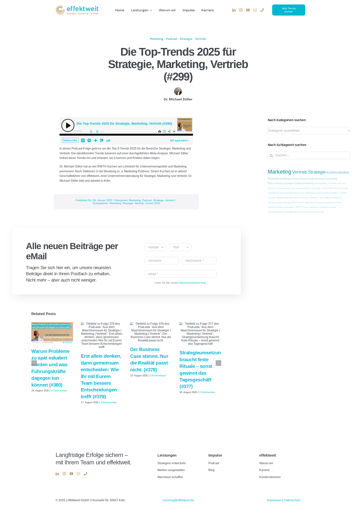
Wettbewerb (336, 198)
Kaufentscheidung (276, 207)
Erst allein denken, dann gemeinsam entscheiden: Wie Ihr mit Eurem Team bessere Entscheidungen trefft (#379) (101, 376)
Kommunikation (337, 172)
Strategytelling (320, 183)
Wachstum (294, 198)
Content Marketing (329, 188)
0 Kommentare (59, 390)
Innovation (289, 207)
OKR (293, 202)
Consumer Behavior (337, 183)
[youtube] (248, 10)
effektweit (267, 455)
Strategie (186, 39)
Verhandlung (310, 193)
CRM (297, 207)
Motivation (309, 202)
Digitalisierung (282, 198)
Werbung (316, 188)
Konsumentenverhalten (327, 193)
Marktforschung (275, 202)
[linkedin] (233, 10)
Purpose (300, 202)
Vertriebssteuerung (285, 188)
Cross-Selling (324, 198)
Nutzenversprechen (295, 193)
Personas (272, 188)
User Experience (311, 207)
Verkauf (295, 178)
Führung (286, 202)
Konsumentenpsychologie (312, 212)
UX (301, 207)
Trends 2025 (152, 203)
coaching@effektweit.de (178, 500)
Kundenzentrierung (304, 183)
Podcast (171, 39)
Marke (303, 178)
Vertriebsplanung (275, 212)
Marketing (156, 39)
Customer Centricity (308, 198)
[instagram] (241, 10)
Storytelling (331, 178)
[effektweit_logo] (77, 7)
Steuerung (343, 188)
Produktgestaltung (292, 212)
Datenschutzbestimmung (192, 282)
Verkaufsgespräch (303, 188)
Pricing (338, 202)
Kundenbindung (316, 178)
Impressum (274, 500)
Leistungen (167, 455)
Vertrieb (200, 39)
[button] (34, 363)
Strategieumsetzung (277, 193)
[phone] (262, 10)
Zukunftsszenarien (327, 207)
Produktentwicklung (279, 178)
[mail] (255, 10)
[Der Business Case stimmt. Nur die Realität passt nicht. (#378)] (151, 332)
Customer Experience (324, 202)
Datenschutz (292, 500)
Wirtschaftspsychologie (280, 183)
